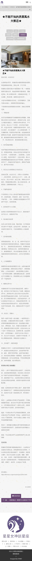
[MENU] (27, 2)
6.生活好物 (10, 38)
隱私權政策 (16, 554)
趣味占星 (8, 544)
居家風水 (6, 7)
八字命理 (17, 544)
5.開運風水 (12, 7)
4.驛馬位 (15, 34)
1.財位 (16, 31)
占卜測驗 (8, 546)
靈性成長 (4, 541)
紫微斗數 (25, 544)
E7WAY (20, 559)
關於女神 (16, 546)
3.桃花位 (8, 34)
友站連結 (24, 546)
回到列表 (17, 496)
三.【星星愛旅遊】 (20, 38)
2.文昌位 (22, 31)
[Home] (2, 7)
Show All (9, 31)
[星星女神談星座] (12, 2)
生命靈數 (21, 541)
